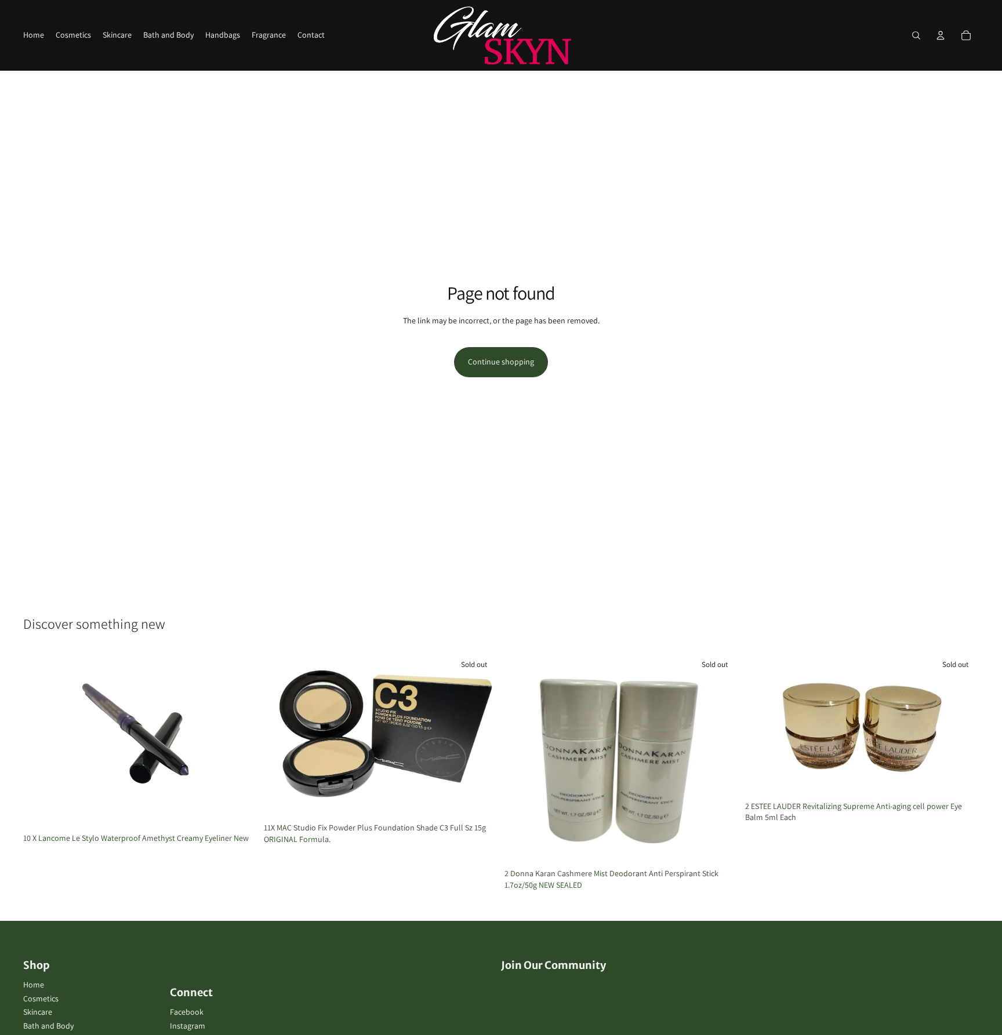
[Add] (238, 810)
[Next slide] (480, 735)
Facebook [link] (187, 1012)
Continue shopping (501, 361)
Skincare (37, 1012)
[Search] (916, 35)
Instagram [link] (187, 1026)
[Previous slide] (281, 735)
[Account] (940, 35)
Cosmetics (41, 998)
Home (33, 984)
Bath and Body (48, 1026)
